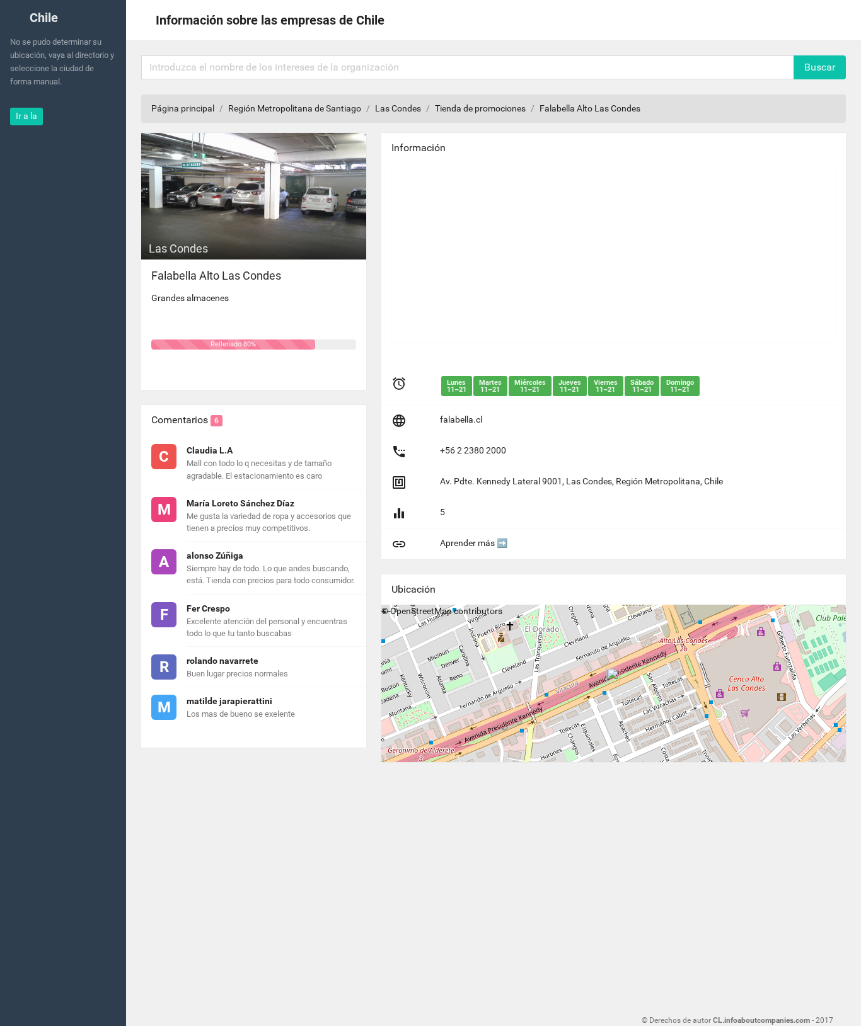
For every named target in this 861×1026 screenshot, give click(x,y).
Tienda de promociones (480, 108)
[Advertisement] (613, 254)
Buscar (819, 67)
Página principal (182, 108)
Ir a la (26, 116)
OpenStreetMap (421, 611)
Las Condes (398, 108)
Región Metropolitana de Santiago (294, 108)
